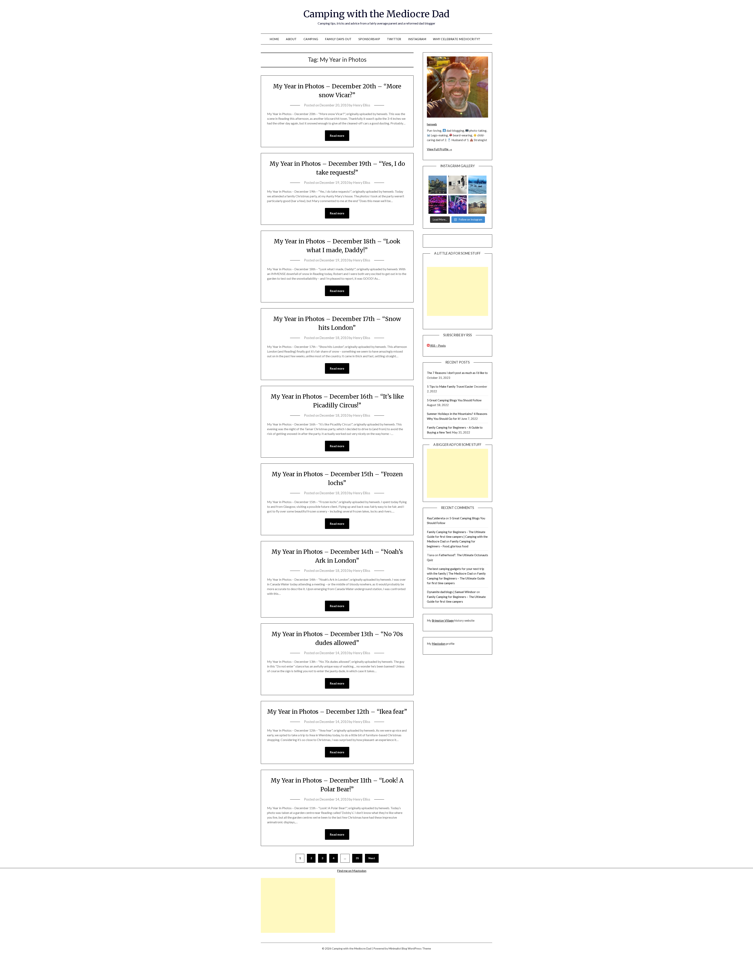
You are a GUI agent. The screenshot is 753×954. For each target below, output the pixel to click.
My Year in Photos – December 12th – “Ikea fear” (337, 711)
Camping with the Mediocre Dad (376, 14)
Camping (311, 39)
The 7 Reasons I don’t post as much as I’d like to (457, 373)
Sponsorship (369, 39)
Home (274, 39)
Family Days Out (338, 39)
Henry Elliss (361, 105)
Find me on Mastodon (351, 870)
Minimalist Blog (398, 948)
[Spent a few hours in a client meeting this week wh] (437, 185)
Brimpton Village (443, 620)
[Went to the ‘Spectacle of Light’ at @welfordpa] (457, 204)
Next (371, 858)
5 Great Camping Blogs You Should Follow (454, 400)
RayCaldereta (436, 518)
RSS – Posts (438, 345)
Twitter (394, 39)
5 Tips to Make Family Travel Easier (450, 386)
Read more (337, 135)
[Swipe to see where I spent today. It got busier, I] (457, 185)
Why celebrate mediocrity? (456, 39)
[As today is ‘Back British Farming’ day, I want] (477, 204)
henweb (432, 124)
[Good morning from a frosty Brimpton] (477, 185)
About (291, 39)
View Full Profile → (439, 149)
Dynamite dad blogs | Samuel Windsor (451, 592)
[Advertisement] (457, 291)
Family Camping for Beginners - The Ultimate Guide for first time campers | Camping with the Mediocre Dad (457, 536)
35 (357, 858)
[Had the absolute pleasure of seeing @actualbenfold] (437, 204)
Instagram (417, 39)
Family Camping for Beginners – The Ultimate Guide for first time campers (456, 578)
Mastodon (438, 643)
